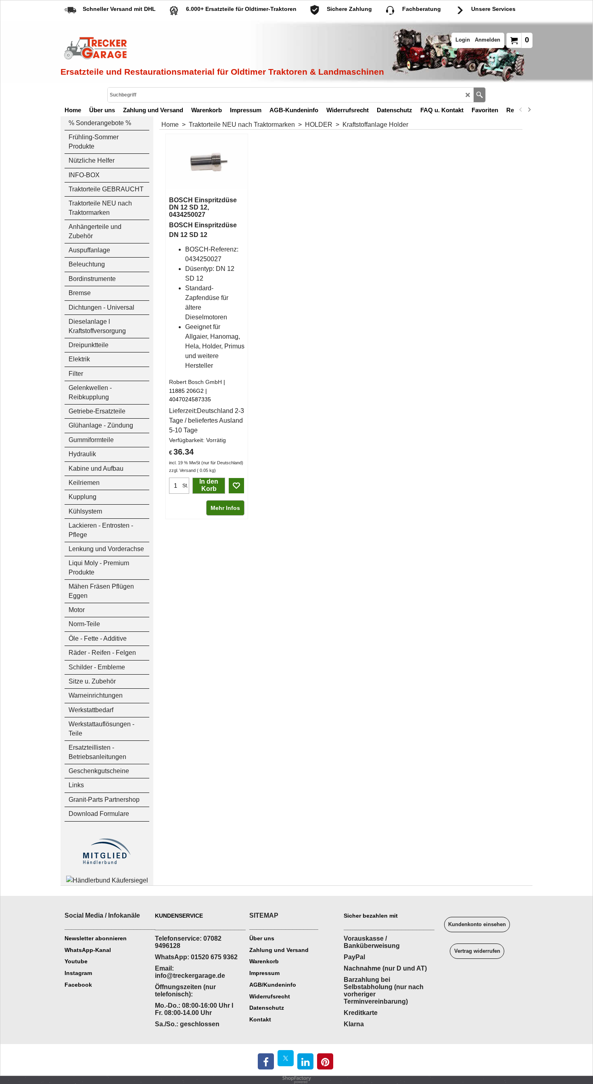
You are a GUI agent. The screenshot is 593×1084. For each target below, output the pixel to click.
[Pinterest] (325, 1061)
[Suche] (479, 95)
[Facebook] (266, 1061)
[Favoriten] (236, 485)
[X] (286, 1058)
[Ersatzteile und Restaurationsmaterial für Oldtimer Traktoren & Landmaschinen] (151, 49)
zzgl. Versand (182, 470)
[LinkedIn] (305, 1061)
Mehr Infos (225, 508)
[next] (528, 109)
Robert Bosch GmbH (195, 382)
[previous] (520, 109)
